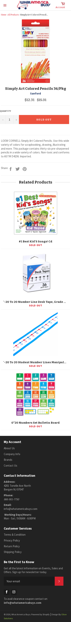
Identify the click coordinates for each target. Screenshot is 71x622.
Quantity (5, 111)
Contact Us (10, 465)
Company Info (12, 454)
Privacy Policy (12, 540)
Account (60, 7)
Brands (8, 459)
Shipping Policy (13, 552)
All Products (13, 15)
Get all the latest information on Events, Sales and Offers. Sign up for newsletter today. (33, 570)
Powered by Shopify (40, 614)
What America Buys (20, 614)
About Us (9, 448)
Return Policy (12, 546)
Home (3, 15)
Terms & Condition (15, 534)
